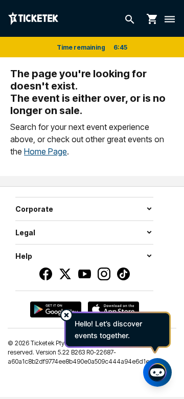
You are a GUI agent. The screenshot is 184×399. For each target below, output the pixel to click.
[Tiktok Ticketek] (123, 274)
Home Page (45, 151)
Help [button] (23, 256)
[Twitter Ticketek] (65, 274)
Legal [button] (25, 232)
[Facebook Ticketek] (45, 274)
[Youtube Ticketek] (84, 274)
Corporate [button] (34, 209)
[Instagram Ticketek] (104, 274)
